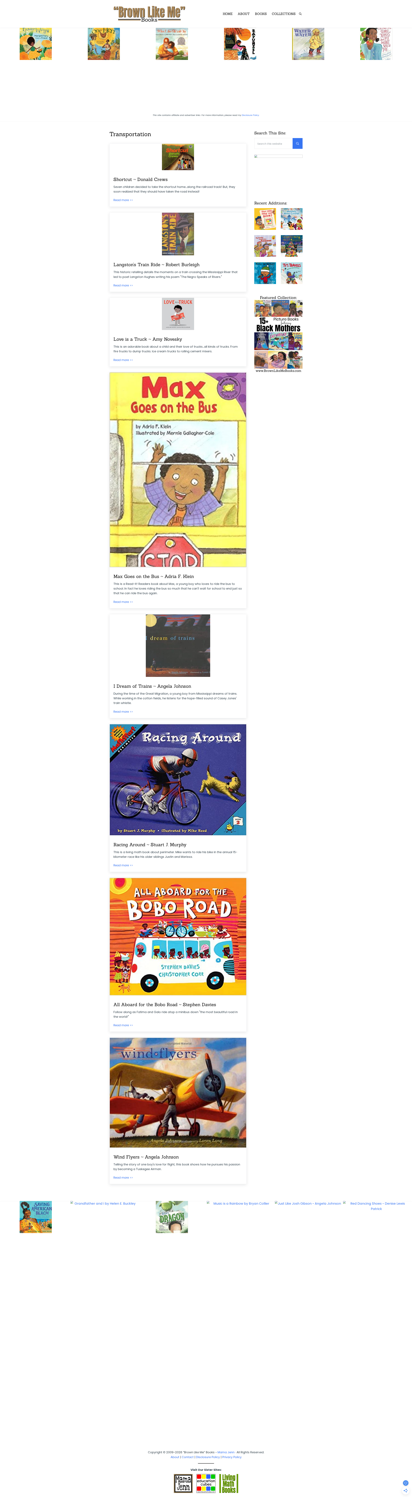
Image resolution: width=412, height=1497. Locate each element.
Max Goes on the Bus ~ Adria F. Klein (153, 576)
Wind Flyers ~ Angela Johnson (146, 1157)
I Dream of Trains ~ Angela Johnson (152, 686)
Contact (188, 1457)
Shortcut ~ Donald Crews (140, 179)
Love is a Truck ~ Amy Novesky (147, 339)
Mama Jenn (226, 1452)
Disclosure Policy (250, 115)
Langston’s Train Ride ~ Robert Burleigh (156, 264)
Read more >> (123, 200)
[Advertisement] (206, 88)
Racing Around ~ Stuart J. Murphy (150, 844)
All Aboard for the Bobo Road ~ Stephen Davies (164, 1004)
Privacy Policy (232, 1457)
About (175, 1457)
